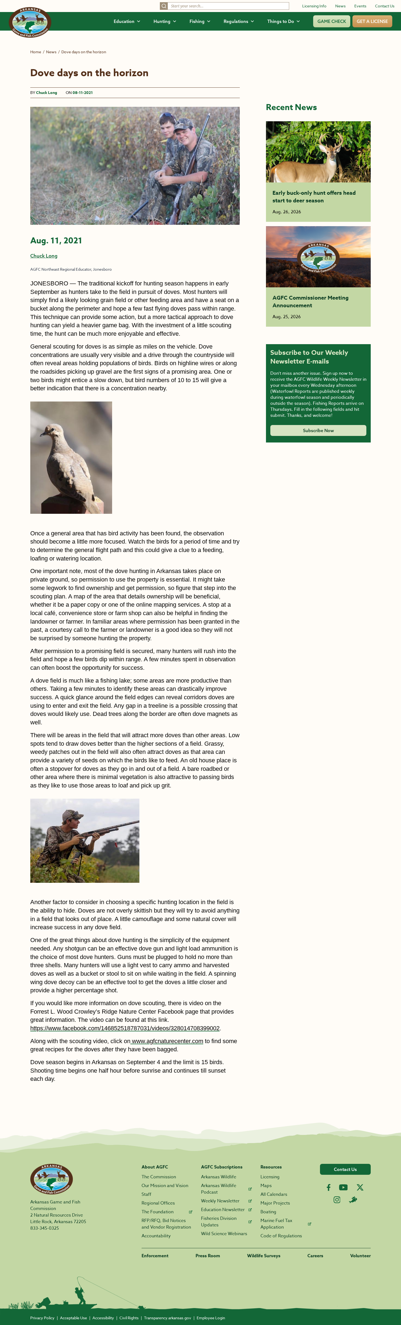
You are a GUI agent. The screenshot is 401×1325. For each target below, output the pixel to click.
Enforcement (155, 1256)
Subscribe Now (318, 430)
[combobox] (224, 6)
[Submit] (164, 6)
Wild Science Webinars (224, 1233)
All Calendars (274, 1194)
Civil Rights (129, 1317)
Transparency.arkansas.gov (167, 1317)
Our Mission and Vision (165, 1185)
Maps (266, 1185)
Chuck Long (46, 93)
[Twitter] (360, 1187)
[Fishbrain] (353, 1200)
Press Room (208, 1256)
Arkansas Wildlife (218, 1177)
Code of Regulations (281, 1236)
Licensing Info (314, 5)
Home (35, 51)
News (340, 5)
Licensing (270, 1177)
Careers (315, 1256)
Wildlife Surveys (263, 1256)
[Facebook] (328, 1187)
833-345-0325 (44, 1228)
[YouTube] (343, 1187)
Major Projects (275, 1203)
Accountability (156, 1236)
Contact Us (384, 5)
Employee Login (211, 1317)
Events (360, 5)
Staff (146, 1194)
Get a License (372, 21)
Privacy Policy (42, 1317)
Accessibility (103, 1317)
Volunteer (360, 1256)
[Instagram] (337, 1199)
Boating (268, 1212)
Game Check (332, 21)
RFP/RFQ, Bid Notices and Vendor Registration (166, 1223)
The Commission (159, 1177)
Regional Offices (158, 1203)
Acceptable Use (73, 1317)
